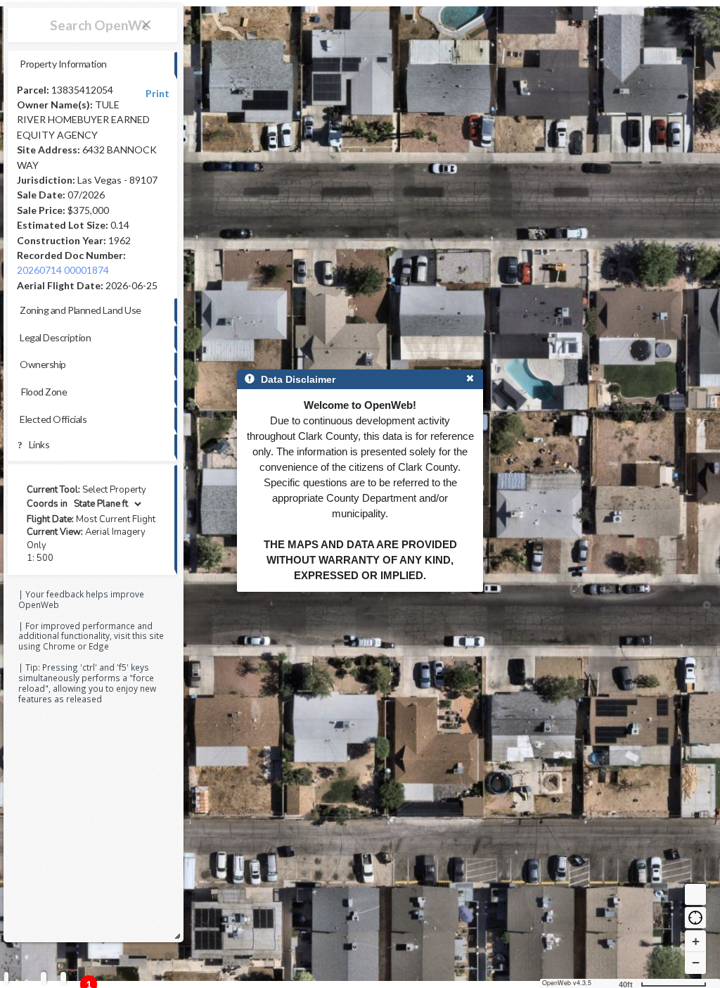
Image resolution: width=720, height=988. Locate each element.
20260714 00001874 (63, 270)
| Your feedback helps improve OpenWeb (81, 599)
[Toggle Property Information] (6, 978)
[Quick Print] (43, 978)
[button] (695, 917)
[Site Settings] (63, 978)
